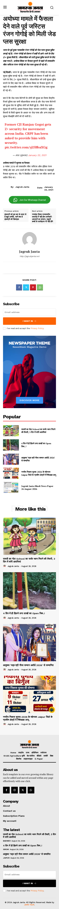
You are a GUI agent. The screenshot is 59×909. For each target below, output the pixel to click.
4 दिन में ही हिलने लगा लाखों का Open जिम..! (24, 613)
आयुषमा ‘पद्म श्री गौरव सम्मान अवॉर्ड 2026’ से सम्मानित (38, 459)
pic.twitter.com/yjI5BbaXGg (26, 147)
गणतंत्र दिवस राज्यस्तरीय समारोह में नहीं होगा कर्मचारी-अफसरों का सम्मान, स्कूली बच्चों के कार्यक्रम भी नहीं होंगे (42, 218)
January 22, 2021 (37, 155)
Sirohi (6, 849)
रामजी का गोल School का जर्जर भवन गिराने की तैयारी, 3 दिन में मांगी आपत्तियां (38, 431)
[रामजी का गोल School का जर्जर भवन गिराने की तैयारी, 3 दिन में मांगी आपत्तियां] (11, 430)
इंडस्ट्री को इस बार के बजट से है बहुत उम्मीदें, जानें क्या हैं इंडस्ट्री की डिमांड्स (15, 216)
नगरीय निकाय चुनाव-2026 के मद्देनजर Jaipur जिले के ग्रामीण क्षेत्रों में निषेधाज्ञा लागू (38, 473)
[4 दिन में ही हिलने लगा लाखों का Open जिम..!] (11, 445)
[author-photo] (5, 566)
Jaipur (6, 858)
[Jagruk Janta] (29, 239)
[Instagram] (14, 790)
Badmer (6, 841)
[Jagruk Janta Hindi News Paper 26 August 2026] (11, 487)
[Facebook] (19, 287)
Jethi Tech (29, 905)
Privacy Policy (37, 328)
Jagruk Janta (22, 187)
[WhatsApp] (40, 287)
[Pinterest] (33, 287)
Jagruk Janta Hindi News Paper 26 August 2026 (37, 488)
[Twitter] (26, 287)
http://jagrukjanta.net (29, 256)
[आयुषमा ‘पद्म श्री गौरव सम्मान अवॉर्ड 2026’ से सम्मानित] (11, 459)
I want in (28, 321)
